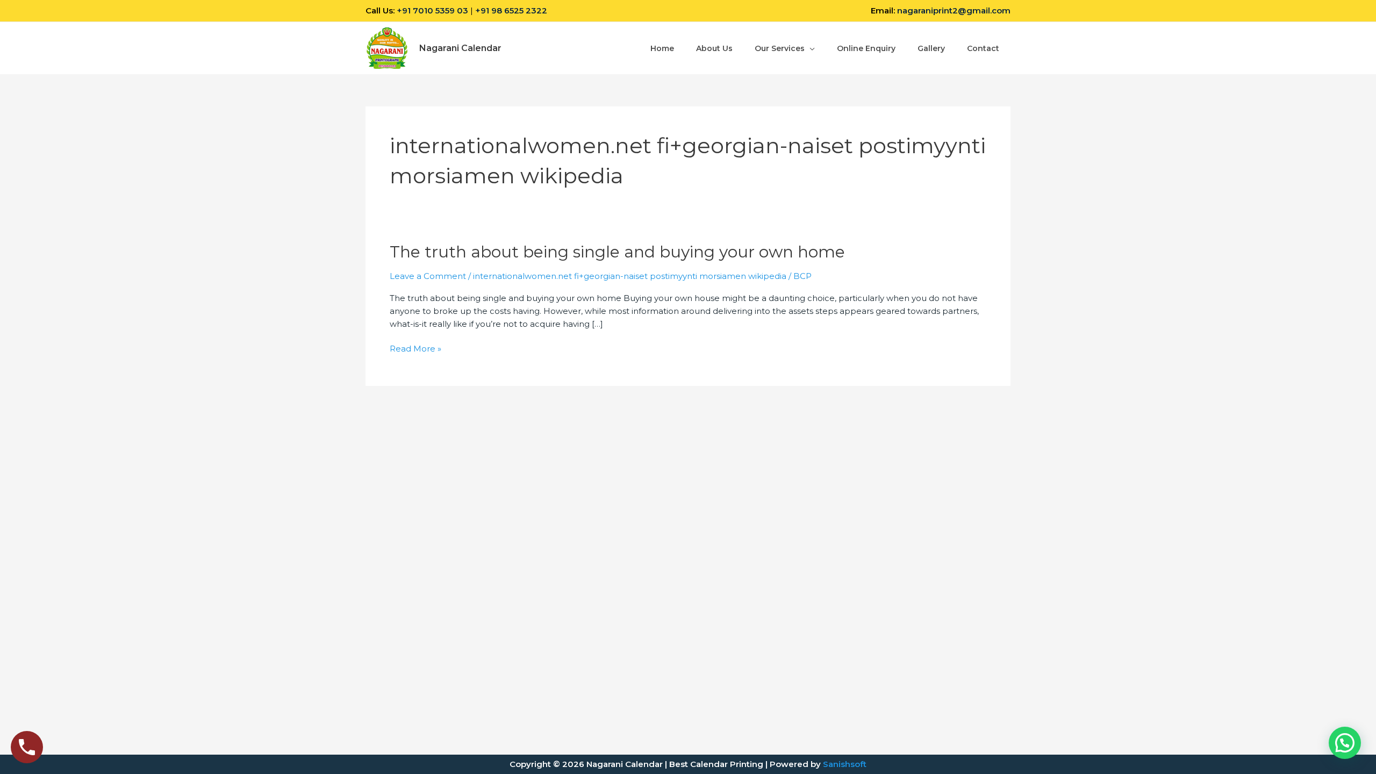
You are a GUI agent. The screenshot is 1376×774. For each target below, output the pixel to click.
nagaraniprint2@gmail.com (953, 10)
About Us (714, 48)
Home (662, 48)
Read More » (415, 348)
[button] (1345, 743)
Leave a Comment (428, 276)
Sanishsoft (844, 764)
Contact (983, 48)
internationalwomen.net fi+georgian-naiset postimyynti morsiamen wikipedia (629, 276)
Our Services (780, 48)
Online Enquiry (866, 48)
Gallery (931, 48)
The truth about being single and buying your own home (617, 252)
